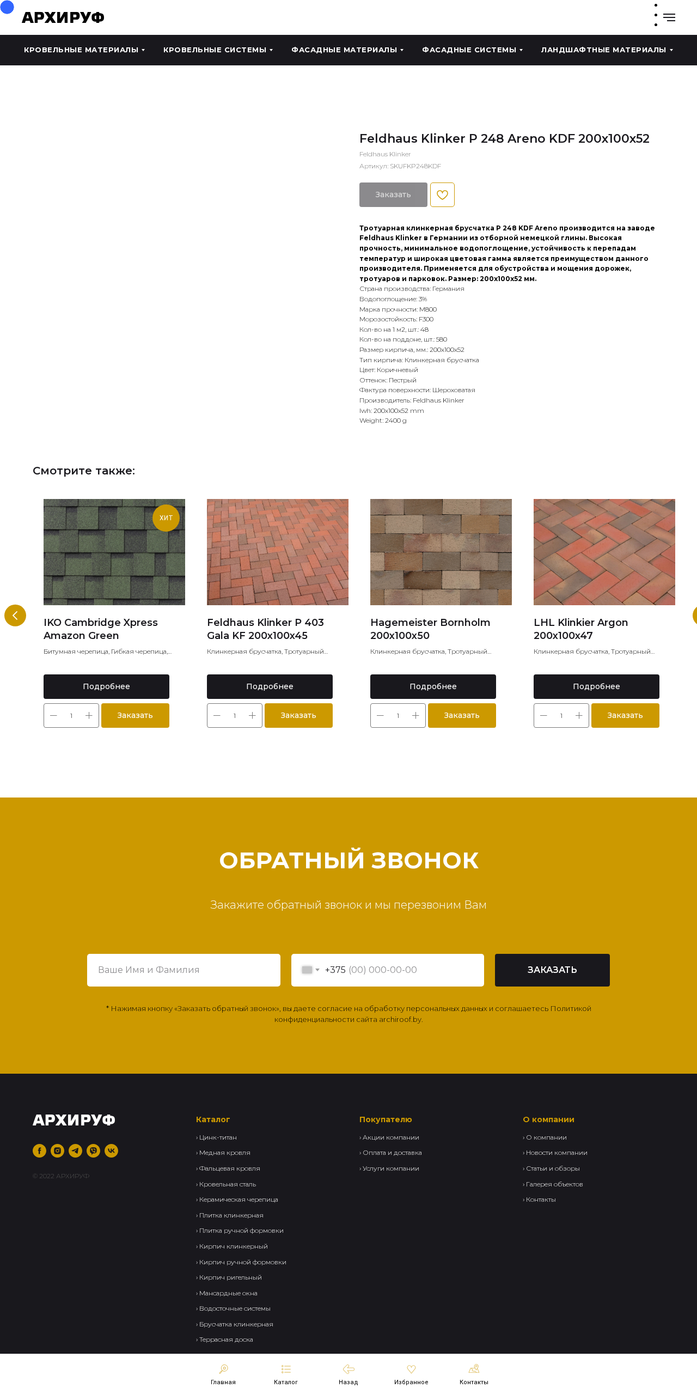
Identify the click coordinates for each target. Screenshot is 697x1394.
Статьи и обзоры (553, 1168)
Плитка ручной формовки (241, 1230)
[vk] (111, 1151)
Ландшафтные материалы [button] (604, 49)
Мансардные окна (228, 1293)
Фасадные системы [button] (469, 49)
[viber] (93, 1151)
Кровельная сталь (227, 1184)
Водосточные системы (235, 1308)
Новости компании (557, 1152)
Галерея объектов (554, 1184)
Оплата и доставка (392, 1152)
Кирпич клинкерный (233, 1246)
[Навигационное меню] (669, 17)
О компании (546, 1137)
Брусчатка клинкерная (236, 1324)
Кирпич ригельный (230, 1277)
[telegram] (75, 1151)
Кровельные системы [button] (214, 49)
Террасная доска (226, 1339)
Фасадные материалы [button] (344, 49)
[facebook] (39, 1151)
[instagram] (57, 1151)
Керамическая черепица (238, 1199)
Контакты (541, 1199)
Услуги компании (391, 1168)
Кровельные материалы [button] (81, 49)
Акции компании (391, 1137)
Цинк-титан (218, 1137)
